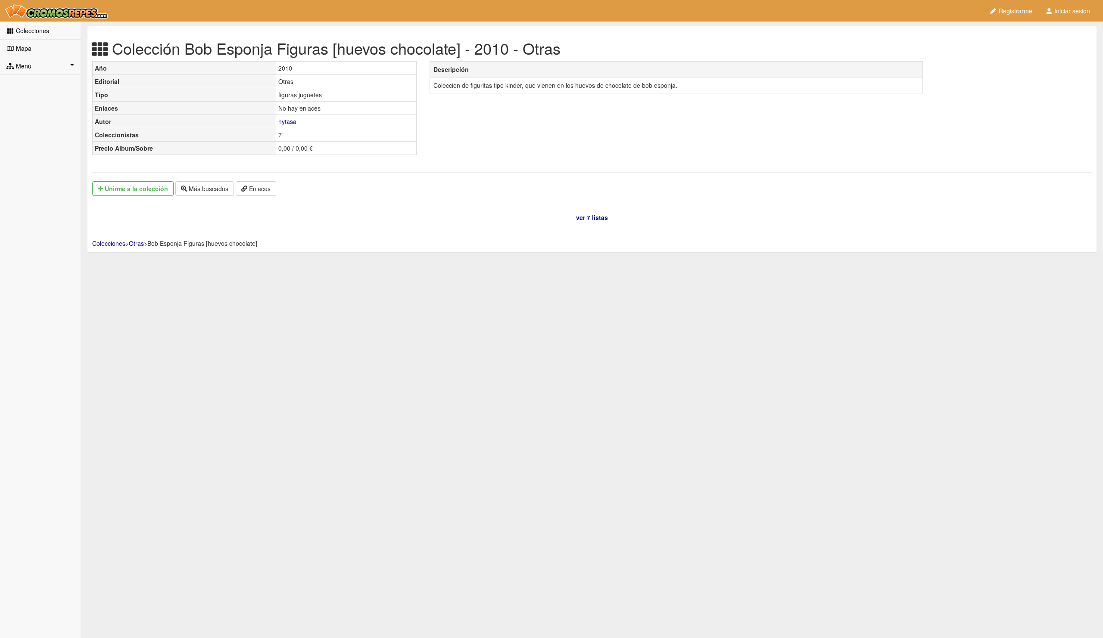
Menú (22, 66)
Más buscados (207, 188)
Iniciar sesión (1071, 10)
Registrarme (1014, 10)
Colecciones (31, 30)
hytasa (287, 121)
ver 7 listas (592, 217)
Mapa (22, 48)
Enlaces (259, 188)
